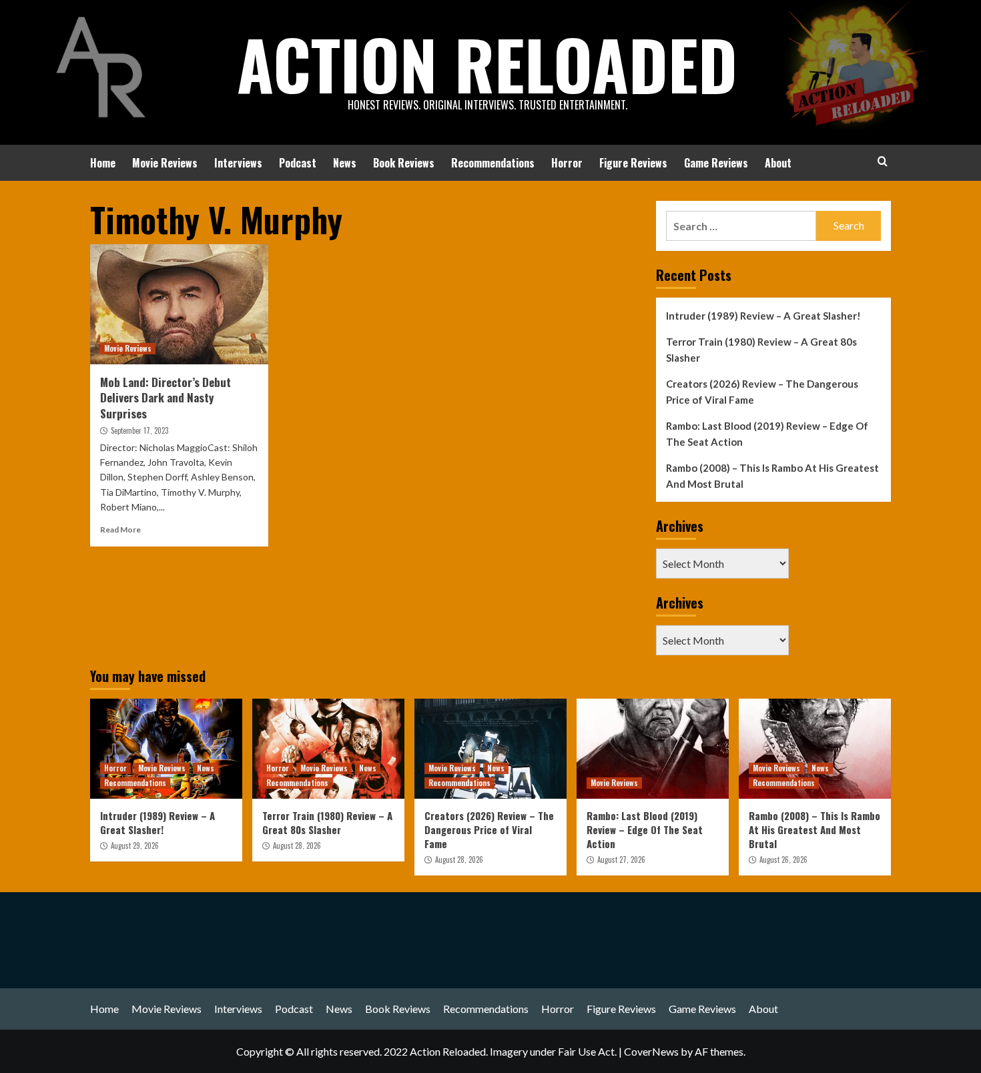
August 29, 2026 (135, 845)
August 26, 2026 (783, 859)
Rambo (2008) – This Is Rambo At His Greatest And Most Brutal (772, 476)
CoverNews (651, 1051)
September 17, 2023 (139, 430)
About (778, 163)
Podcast (297, 163)
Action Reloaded (487, 63)
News (344, 163)
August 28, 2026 (297, 845)
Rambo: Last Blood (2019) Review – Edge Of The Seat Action (767, 434)
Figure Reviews (633, 163)
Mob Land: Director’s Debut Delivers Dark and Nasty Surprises (165, 398)
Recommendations (493, 163)
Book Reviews (403, 163)
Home (102, 163)
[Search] (882, 161)
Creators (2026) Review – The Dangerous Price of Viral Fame (762, 392)
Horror (567, 163)
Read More (120, 529)
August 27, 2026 (621, 859)
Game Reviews (716, 163)
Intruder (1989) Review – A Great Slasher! (763, 316)
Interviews (238, 163)
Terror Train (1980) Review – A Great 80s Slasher (761, 350)
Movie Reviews (165, 163)
